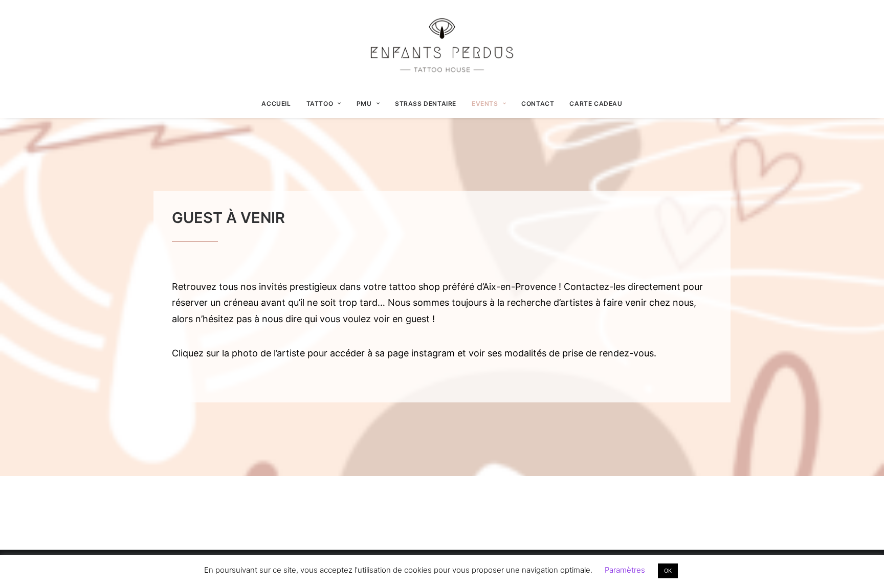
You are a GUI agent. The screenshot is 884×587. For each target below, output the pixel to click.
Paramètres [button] (625, 570)
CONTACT (537, 103)
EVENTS (485, 103)
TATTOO (320, 103)
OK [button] (668, 570)
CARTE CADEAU (595, 103)
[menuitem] (279, 104)
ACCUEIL (276, 103)
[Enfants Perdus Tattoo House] (442, 45)
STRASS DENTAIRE (425, 103)
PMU (364, 103)
